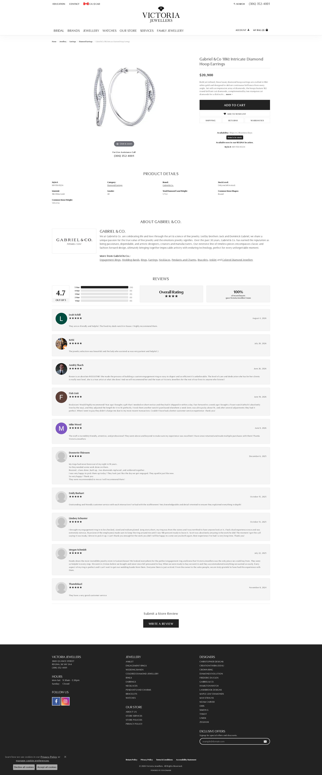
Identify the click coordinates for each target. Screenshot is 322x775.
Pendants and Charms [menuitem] (138, 689)
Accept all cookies (46, 767)
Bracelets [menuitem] (131, 693)
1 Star (77, 300)
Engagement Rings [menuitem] (136, 665)
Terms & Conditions (164, 759)
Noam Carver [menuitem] (207, 701)
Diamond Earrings (85, 41)
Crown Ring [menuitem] (206, 669)
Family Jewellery (170, 30)
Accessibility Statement (186, 759)
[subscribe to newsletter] (265, 741)
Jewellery (91, 30)
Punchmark (166, 770)
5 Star (77, 287)
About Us (131, 711)
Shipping (211, 120)
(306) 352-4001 (124, 155)
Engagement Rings (110, 259)
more (229, 94)
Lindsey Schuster (78, 518)
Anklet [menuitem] (130, 661)
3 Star (77, 293)
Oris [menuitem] (202, 705)
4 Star (77, 290)
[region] (124, 97)
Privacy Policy (134, 723)
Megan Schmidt (77, 549)
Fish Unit (74, 393)
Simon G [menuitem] (204, 709)
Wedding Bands (131, 259)
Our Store (128, 30)
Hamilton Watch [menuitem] (209, 685)
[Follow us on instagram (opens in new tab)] (65, 701)
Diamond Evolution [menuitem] (211, 673)
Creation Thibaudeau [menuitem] (212, 665)
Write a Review (161, 623)
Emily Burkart (76, 493)
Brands (74, 30)
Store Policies (134, 719)
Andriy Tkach (76, 365)
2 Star (77, 297)
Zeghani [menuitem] (204, 721)
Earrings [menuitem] (131, 681)
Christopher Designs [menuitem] (212, 661)
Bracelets (203, 259)
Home (54, 41)
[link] (74, 4)
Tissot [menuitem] (203, 713)
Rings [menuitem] (129, 677)
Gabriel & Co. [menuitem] (207, 681)
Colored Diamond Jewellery (237, 259)
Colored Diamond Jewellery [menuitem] (142, 673)
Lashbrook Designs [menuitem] (211, 689)
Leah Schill (75, 314)
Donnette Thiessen (79, 452)
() (131, 287)
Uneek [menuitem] (203, 717)
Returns (233, 120)
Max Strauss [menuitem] (207, 697)
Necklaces (164, 259)
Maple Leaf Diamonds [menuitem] (212, 693)
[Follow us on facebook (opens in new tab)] (56, 701)
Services (147, 30)
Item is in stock (235, 137)
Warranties (257, 120)
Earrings (73, 41)
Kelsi (71, 339)
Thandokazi (75, 583)
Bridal (59, 30)
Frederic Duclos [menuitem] (209, 677)
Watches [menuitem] (131, 697)
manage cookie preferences (32, 760)
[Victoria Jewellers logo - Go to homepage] (161, 15)
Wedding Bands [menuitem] (134, 669)
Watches (110, 30)
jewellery (63, 41)
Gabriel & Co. (168, 185)
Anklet (213, 259)
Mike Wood (75, 424)
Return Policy (131, 759)
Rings (144, 259)
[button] (58, 4)
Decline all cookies (24, 767)
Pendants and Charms (184, 259)
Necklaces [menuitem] (132, 685)
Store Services (134, 715)
